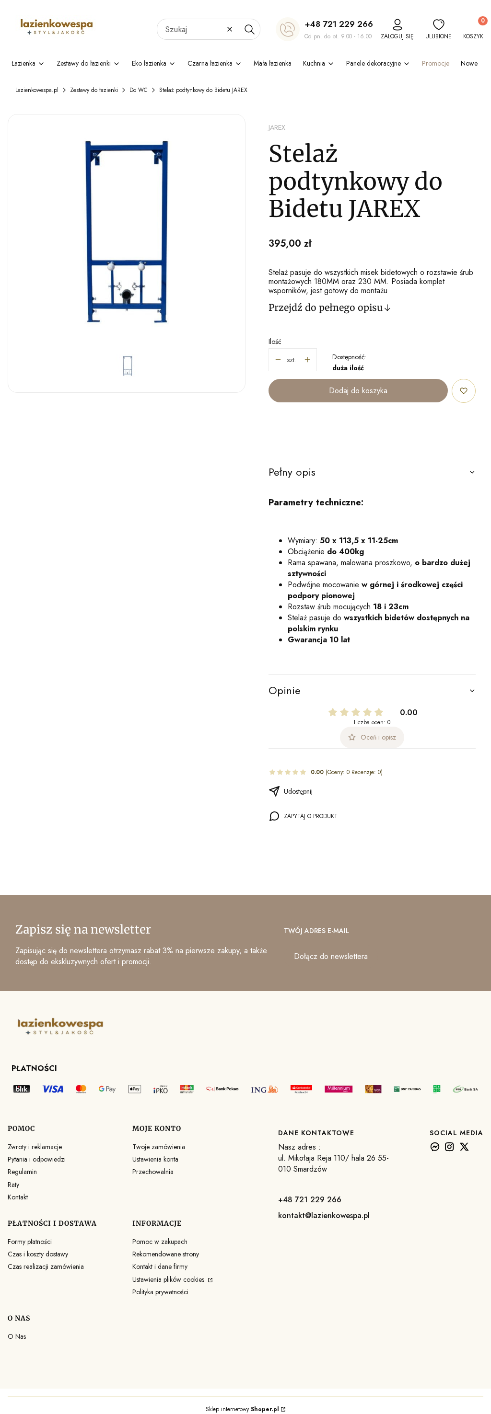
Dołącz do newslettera (331, 956)
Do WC (138, 90)
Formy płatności (30, 1241)
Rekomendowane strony (165, 1254)
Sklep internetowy (242, 1409)
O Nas (17, 1336)
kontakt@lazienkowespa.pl (324, 1215)
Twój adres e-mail (316, 930)
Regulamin (22, 1171)
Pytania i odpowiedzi (37, 1159)
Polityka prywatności (160, 1292)
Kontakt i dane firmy (159, 1266)
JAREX (277, 127)
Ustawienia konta (155, 1159)
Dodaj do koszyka (358, 390)
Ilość (275, 341)
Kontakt (18, 1197)
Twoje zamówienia (158, 1147)
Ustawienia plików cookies (169, 1279)
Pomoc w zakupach (159, 1241)
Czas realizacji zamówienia (46, 1266)
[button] (249, 29)
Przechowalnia (153, 1171)
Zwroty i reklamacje (35, 1147)
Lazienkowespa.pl (36, 90)
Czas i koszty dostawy (38, 1254)
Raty (13, 1184)
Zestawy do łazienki (94, 90)
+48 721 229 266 (338, 24)
